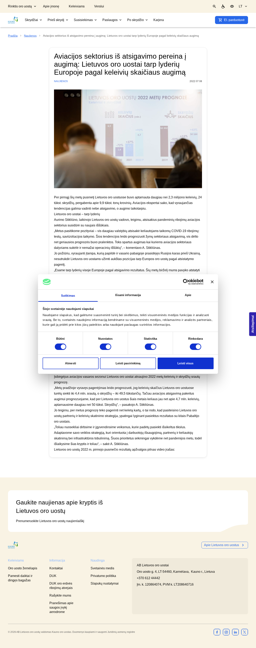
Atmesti (70, 363)
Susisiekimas (83, 20)
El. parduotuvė (234, 20)
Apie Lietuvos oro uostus (221, 545)
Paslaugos (110, 20)
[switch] (105, 347)
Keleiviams (77, 6)
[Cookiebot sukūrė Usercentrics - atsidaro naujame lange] (185, 282)
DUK (52, 576)
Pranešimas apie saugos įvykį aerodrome (61, 607)
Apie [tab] (188, 295)
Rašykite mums (60, 595)
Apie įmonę (51, 6)
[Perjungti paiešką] (214, 6)
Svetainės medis (102, 568)
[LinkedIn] (235, 632)
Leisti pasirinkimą (128, 363)
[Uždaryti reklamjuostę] (212, 281)
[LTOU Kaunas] (13, 545)
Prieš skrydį (56, 20)
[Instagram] (226, 632)
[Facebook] (217, 632)
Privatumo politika (103, 576)
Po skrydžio (135, 20)
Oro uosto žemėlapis (22, 568)
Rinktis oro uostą (20, 6)
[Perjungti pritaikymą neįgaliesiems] (232, 6)
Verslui (99, 6)
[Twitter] (244, 632)
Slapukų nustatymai (105, 583)
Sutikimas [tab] (68, 295)
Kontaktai (56, 568)
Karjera (158, 20)
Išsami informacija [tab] (128, 295)
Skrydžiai (31, 20)
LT (240, 6)
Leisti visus (185, 363)
